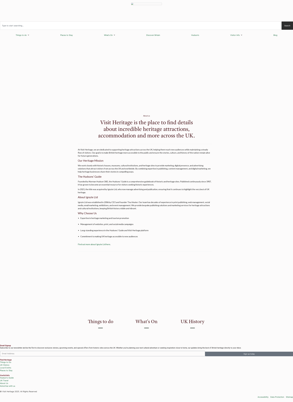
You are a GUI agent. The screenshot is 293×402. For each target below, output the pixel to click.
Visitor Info (235, 35)
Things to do (21, 35)
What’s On (108, 35)
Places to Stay (66, 35)
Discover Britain (153, 35)
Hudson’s (195, 35)
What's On (146, 321)
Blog (275, 35)
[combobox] (140, 26)
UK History (192, 321)
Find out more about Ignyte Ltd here (94, 244)
